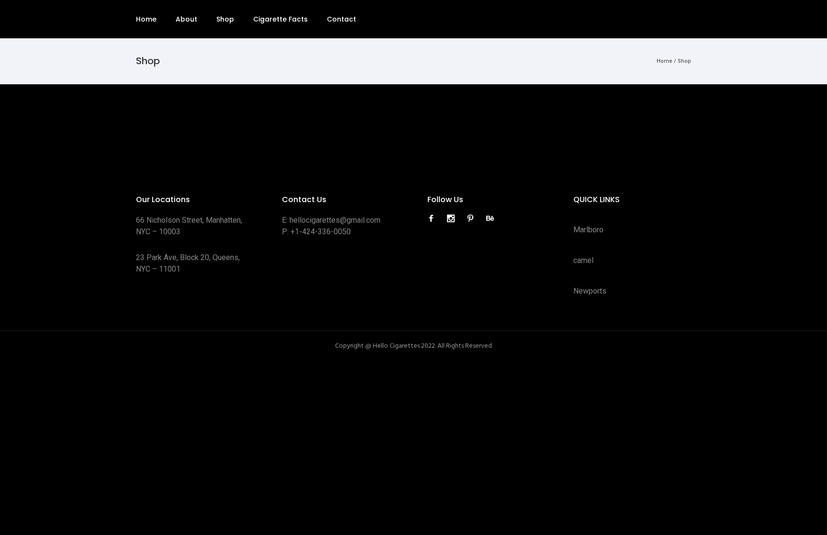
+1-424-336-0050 (321, 231)
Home (146, 19)
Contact (341, 19)
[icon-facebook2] (433, 219)
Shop (225, 19)
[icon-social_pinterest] (473, 219)
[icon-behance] (490, 219)
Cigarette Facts (280, 19)
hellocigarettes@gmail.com (335, 220)
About (186, 19)
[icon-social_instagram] (453, 219)
